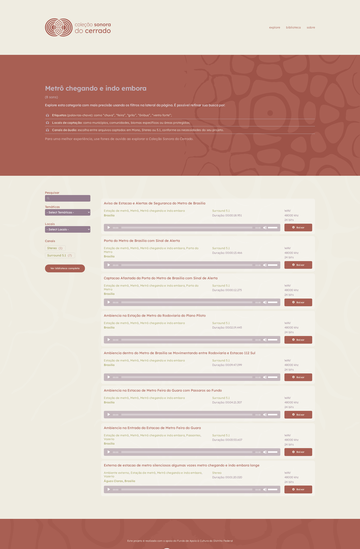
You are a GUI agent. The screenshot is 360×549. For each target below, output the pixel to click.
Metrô (134, 210)
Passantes (193, 435)
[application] (192, 227)
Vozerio (109, 439)
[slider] (273, 227)
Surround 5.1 (56, 255)
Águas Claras (113, 481)
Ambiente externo (116, 473)
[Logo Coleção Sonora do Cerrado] (78, 20)
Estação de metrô (116, 210)
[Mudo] (265, 227)
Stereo (52, 248)
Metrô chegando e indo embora (162, 210)
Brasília (109, 215)
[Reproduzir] (109, 227)
